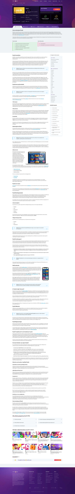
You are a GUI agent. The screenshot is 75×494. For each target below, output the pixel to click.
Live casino (14, 185)
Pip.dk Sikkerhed (54, 123)
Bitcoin (52, 77)
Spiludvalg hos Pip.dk (54, 111)
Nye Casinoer (52, 66)
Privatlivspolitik (56, 473)
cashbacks (26, 98)
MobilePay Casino (40, 483)
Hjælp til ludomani (48, 480)
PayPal (52, 85)
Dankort (52, 74)
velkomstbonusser (21, 34)
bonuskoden (28, 113)
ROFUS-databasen (34, 329)
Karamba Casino (28, 274)
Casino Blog (55, 480)
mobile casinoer (24, 267)
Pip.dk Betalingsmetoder (55, 115)
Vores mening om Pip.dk (55, 134)
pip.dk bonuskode (41, 105)
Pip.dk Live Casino (54, 113)
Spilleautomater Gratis (32, 477)
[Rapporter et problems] (15, 12)
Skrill (51, 88)
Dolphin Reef (16, 176)
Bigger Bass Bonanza (17, 169)
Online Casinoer (31, 473)
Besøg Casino (28, 10)
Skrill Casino (39, 480)
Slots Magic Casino (35, 274)
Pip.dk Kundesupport (55, 117)
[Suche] (61, 1)
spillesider (29, 185)
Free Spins (30, 480)
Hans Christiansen (19, 4)
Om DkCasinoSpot (56, 477)
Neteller (52, 84)
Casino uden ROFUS (53, 60)
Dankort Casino (39, 477)
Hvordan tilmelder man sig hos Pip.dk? (56, 130)
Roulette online (53, 97)
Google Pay (52, 70)
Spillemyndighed (25, 290)
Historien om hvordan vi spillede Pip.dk (56, 132)
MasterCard (52, 81)
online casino (43, 303)
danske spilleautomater (36, 129)
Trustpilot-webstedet (39, 333)
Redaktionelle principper (49, 479)
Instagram (26, 80)
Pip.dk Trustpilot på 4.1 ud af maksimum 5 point (55, 127)
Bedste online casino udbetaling (55, 59)
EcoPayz (52, 78)
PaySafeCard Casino (40, 473)
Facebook (22, 80)
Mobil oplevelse (54, 119)
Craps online (52, 101)
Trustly (52, 91)
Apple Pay (52, 71)
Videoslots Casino (18, 99)
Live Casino (52, 63)
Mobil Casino (30, 476)
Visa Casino (39, 476)
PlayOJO (37, 188)
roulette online (42, 189)
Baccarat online (53, 100)
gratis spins (38, 88)
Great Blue (15, 177)
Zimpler (52, 92)
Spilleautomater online (54, 96)
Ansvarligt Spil (56, 476)
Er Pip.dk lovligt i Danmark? (55, 121)
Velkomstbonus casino (32, 483)
